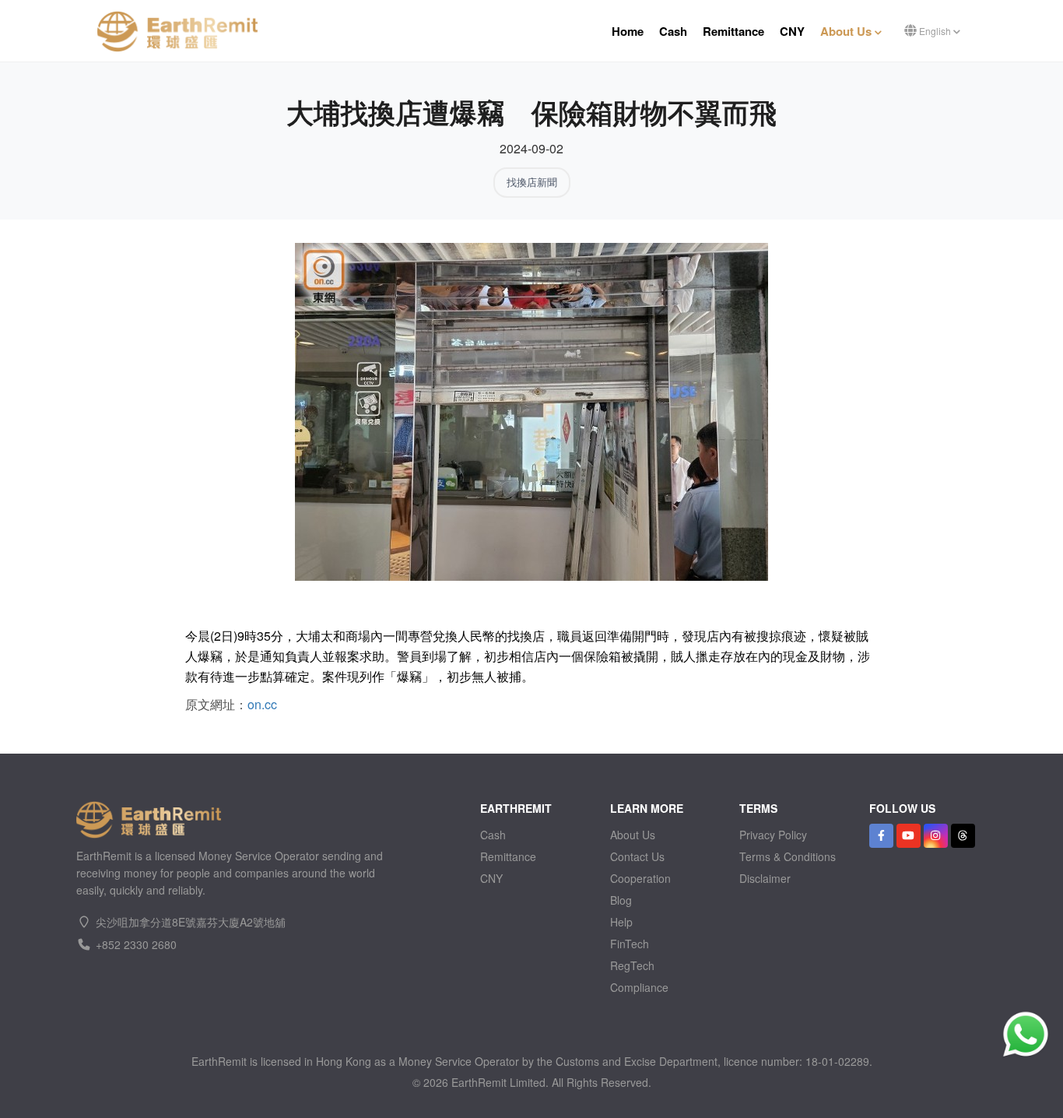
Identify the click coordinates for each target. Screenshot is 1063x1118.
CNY (792, 31)
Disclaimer (765, 878)
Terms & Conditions (787, 856)
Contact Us (637, 856)
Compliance (639, 987)
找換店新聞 (532, 181)
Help (621, 922)
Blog (621, 900)
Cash (673, 31)
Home (628, 31)
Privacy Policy (773, 834)
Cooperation (640, 878)
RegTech (632, 965)
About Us (847, 31)
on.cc (262, 704)
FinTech (629, 943)
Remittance (733, 31)
